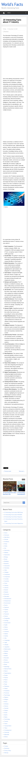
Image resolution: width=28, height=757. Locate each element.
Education (6, 596)
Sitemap (6, 752)
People (6, 675)
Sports (5, 714)
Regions (6, 697)
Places (5, 679)
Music (5, 664)
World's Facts (12, 4)
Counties (6, 578)
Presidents (6, 690)
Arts (5, 548)
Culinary (6, 585)
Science (6, 706)
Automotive (7, 554)
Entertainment (7, 598)
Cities (5, 570)
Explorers (6, 607)
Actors (5, 532)
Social (5, 712)
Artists (5, 546)
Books (5, 559)
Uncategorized (7, 730)
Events (6, 605)
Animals (6, 539)
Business (6, 31)
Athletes (6, 552)
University (6, 732)
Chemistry (6, 568)
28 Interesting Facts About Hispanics (13, 516)
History (6, 627)
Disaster (6, 592)
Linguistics (6, 646)
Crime (5, 583)
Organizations (7, 673)
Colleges (6, 572)
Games (6, 616)
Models (6, 655)
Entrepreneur (7, 600)
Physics (6, 677)
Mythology (6, 666)
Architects (6, 541)
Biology (6, 557)
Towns (5, 723)
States (5, 717)
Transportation (7, 725)
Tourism (6, 721)
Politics (6, 688)
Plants (5, 682)
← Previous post (7, 471)
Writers (6, 736)
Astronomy (6, 550)
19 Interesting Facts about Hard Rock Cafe (9, 493)
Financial (6, 614)
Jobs (5, 638)
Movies (6, 660)
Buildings (6, 561)
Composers (7, 576)
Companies (7, 574)
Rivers (5, 701)
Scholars (6, 703)
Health (5, 625)
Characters (7, 565)
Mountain (6, 657)
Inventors (6, 631)
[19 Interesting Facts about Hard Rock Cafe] (10, 486)
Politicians (6, 686)
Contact (6, 746)
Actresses (6, 535)
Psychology (7, 695)
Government (7, 622)
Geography (7, 618)
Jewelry (6, 635)
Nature (6, 671)
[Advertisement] (14, 63)
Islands (6, 633)
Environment (7, 603)
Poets (5, 684)
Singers (6, 710)
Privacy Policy (7, 750)
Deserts (6, 589)
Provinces (6, 692)
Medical (6, 651)
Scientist (6, 708)
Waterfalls (6, 734)
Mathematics (7, 649)
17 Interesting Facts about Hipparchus (13, 523)
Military (6, 653)
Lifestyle (6, 644)
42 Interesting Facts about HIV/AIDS (13, 514)
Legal (5, 642)
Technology (7, 719)
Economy (6, 594)
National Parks (7, 668)
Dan (5, 29)
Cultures (6, 587)
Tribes (5, 728)
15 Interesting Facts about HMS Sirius (13, 512)
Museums (6, 662)
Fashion (6, 609)
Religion (6, 699)
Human (6, 629)
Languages (7, 640)
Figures (6, 611)
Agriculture (6, 537)
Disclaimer (6, 748)
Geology (6, 620)
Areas (5, 543)
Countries (6, 581)
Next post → (22, 471)
